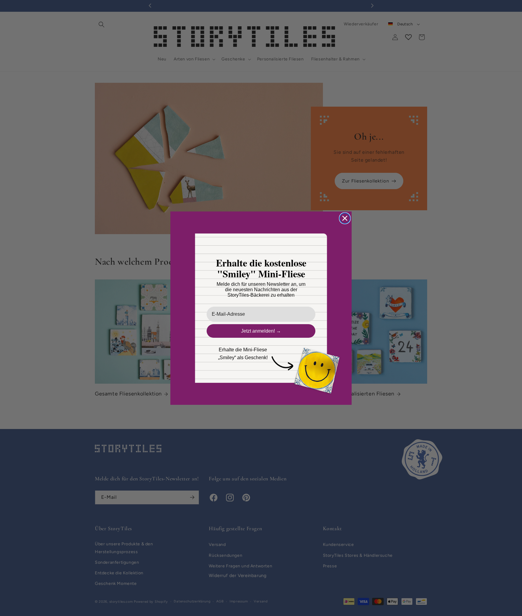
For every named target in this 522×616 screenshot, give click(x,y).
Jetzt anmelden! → (261, 331)
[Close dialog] (345, 218)
